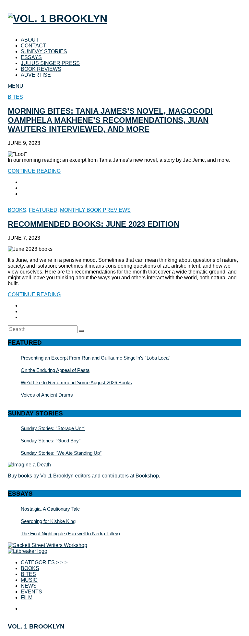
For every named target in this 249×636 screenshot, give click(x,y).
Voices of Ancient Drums (47, 395)
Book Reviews (41, 69)
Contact (33, 45)
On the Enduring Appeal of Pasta (55, 370)
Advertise (36, 75)
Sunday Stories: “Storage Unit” (53, 428)
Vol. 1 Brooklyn (36, 626)
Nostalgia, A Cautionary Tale (50, 509)
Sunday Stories (44, 51)
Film (26, 597)
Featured (43, 210)
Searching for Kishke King (48, 521)
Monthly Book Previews (95, 210)
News (29, 586)
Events (31, 591)
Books (17, 210)
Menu (15, 86)
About (30, 40)
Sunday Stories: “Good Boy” (50, 440)
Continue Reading (34, 171)
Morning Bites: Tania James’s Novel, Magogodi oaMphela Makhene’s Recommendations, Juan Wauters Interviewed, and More (110, 120)
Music (29, 580)
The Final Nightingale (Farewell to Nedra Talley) (70, 533)
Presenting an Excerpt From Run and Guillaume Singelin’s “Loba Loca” (95, 358)
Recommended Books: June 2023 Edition (93, 224)
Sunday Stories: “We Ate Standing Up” (61, 453)
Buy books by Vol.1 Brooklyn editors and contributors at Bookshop (83, 475)
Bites (15, 97)
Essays (31, 57)
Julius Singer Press (50, 63)
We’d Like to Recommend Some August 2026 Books (76, 382)
